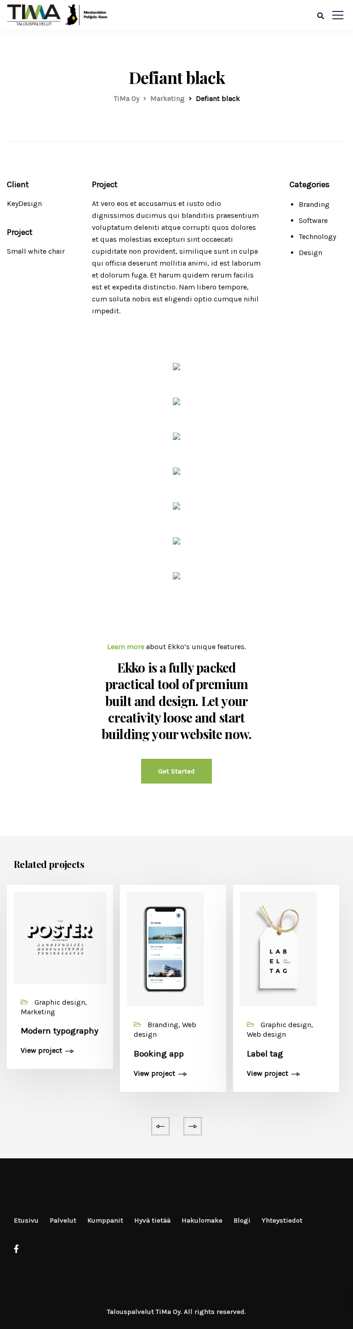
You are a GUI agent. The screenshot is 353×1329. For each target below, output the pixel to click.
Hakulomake (202, 1220)
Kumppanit (105, 1220)
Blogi (242, 1220)
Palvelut (63, 1220)
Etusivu (26, 1220)
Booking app (159, 1054)
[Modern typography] (60, 937)
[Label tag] (278, 948)
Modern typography (59, 1031)
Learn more (125, 646)
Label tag (265, 1054)
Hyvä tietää (152, 1220)
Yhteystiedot (282, 1220)
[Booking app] (165, 948)
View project (41, 1051)
